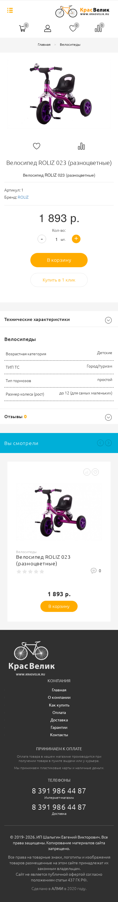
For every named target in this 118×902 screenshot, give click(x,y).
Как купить (59, 705)
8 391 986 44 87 (59, 791)
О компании (59, 697)
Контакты (59, 735)
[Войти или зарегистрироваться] (48, 31)
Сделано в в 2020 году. (59, 888)
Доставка (59, 720)
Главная (59, 690)
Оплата (59, 712)
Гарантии (59, 727)
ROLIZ (23, 197)
